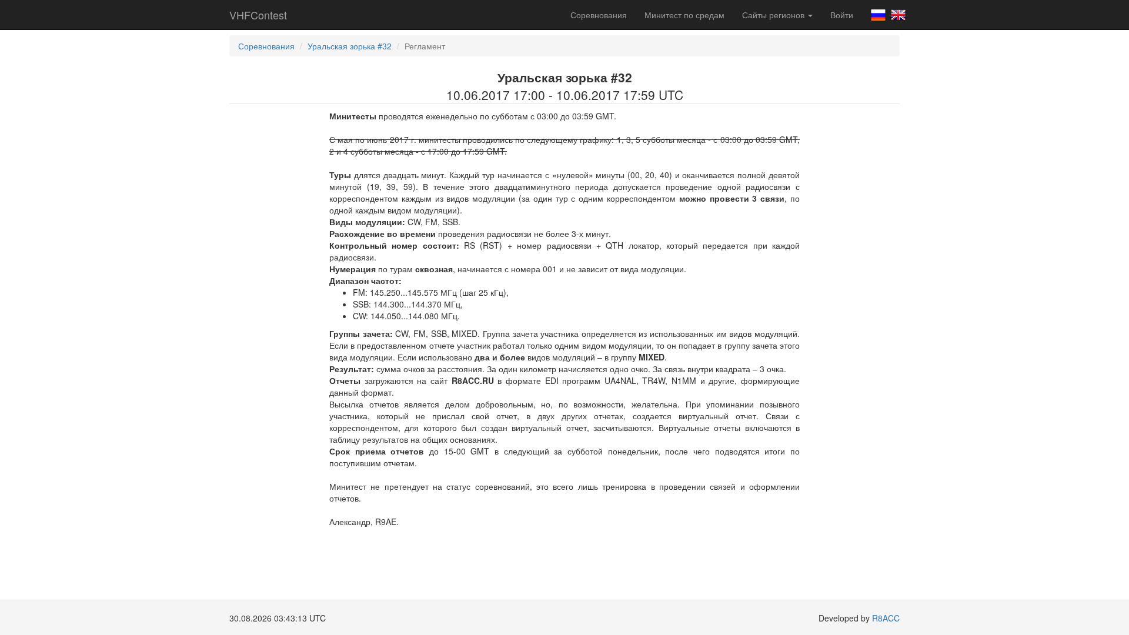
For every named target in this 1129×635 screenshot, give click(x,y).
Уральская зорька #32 (350, 46)
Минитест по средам (684, 15)
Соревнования (598, 15)
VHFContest (258, 14)
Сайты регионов (774, 15)
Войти (841, 15)
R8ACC (886, 618)
